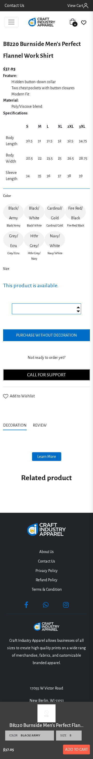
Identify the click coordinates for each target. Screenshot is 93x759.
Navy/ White (55, 241)
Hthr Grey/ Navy (34, 241)
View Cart (75, 6)
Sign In (85, 6)
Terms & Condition (47, 589)
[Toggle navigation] (11, 22)
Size (6, 269)
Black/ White (34, 213)
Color (7, 196)
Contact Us (14, 5)
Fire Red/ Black (75, 213)
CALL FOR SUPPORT (46, 374)
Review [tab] (40, 425)
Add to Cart (76, 749)
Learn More (46, 457)
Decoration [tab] (15, 425)
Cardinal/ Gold (54, 213)
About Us (46, 552)
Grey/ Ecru (13, 241)
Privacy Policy (46, 571)
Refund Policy (46, 580)
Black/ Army (13, 213)
